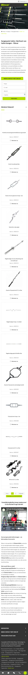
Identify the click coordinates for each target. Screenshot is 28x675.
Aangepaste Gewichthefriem (16, 660)
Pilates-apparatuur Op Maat (8, 658)
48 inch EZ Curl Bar (14, 479)
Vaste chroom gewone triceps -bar (14, 195)
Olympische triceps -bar (14, 416)
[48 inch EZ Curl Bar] (14, 468)
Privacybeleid (17, 646)
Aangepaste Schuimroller (8, 662)
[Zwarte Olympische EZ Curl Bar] (14, 279)
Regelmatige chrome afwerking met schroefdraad (14, 259)
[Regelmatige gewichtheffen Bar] (14, 342)
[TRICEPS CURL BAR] (14, 216)
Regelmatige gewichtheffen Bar (14, 353)
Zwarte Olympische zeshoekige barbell (14, 385)
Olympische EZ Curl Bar (14, 448)
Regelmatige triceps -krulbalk (14, 321)
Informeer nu (15, 140)
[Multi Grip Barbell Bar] (14, 153)
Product (8, 31)
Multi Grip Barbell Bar (14, 164)
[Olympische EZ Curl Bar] (14, 437)
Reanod (11, 646)
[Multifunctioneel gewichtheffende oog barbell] (14, 121)
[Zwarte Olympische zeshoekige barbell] (14, 374)
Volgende (21, 493)
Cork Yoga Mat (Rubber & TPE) (9, 650)
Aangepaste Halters (15, 664)
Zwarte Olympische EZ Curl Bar (14, 290)
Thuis (4, 31)
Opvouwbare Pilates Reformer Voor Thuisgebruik (14, 654)
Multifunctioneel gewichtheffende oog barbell (14, 132)
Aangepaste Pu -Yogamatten (12, 652)
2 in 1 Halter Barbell (18, 648)
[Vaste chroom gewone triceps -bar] (14, 184)
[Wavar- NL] (5, 5)
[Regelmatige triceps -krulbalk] (14, 310)
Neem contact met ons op (9, 632)
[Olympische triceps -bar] (14, 405)
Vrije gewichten (15, 31)
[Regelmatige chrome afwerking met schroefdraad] (14, 247)
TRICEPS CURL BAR (14, 227)
